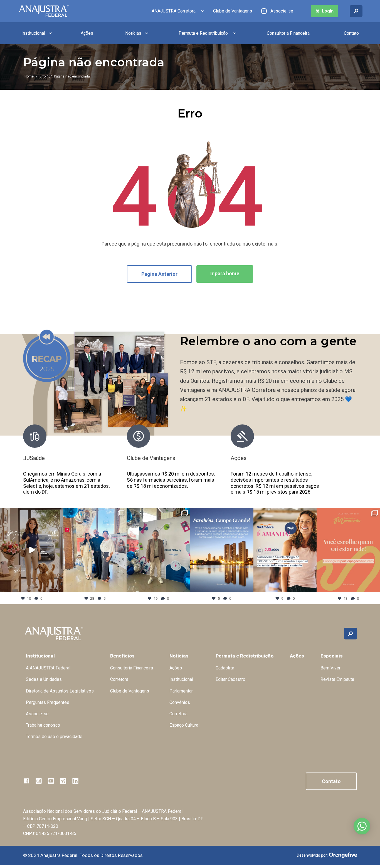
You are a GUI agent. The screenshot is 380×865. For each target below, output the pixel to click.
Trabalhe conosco (43, 725)
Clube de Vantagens (232, 11)
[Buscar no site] (356, 11)
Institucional (33, 33)
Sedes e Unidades (44, 679)
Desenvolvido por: (312, 855)
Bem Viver (330, 668)
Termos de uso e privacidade (54, 736)
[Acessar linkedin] (75, 781)
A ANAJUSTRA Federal (48, 668)
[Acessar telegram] (63, 781)
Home (29, 76)
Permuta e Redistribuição (203, 33)
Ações (87, 33)
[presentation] (331, 462)
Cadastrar (225, 668)
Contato (351, 33)
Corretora (119, 679)
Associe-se (281, 11)
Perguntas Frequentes (47, 702)
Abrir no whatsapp (362, 826)
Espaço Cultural (184, 725)
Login (328, 11)
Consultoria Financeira (288, 33)
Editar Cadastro (230, 679)
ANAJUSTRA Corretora (174, 11)
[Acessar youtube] (51, 781)
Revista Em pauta (337, 679)
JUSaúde (34, 458)
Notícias (133, 33)
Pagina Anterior (159, 274)
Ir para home (224, 273)
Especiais (331, 656)
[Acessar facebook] (26, 781)
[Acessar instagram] (38, 781)
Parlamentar (181, 691)
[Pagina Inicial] (44, 11)
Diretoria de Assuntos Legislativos (60, 691)
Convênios (179, 702)
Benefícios (122, 656)
